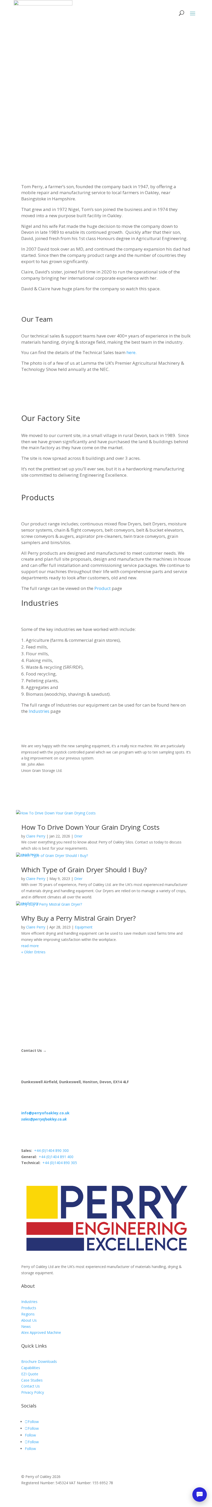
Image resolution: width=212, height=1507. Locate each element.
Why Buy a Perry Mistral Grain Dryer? (78, 918)
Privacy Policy (32, 1392)
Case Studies (32, 1380)
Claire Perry (35, 836)
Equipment (84, 927)
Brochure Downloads (39, 1361)
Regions (28, 1314)
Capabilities (30, 1367)
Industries (39, 711)
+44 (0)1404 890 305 (59, 1162)
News (26, 1326)
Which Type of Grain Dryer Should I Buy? (84, 869)
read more (30, 945)
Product (102, 588)
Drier (78, 836)
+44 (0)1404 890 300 (51, 1150)
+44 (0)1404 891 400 (56, 1156)
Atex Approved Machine (41, 1332)
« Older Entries (33, 951)
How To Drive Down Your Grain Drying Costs (90, 827)
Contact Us (30, 1386)
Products (28, 1307)
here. (131, 352)
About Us (29, 1320)
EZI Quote (29, 1373)
